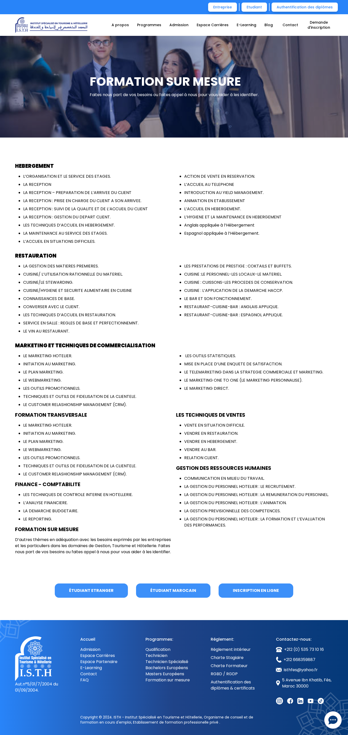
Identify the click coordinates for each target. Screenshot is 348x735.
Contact (290, 24)
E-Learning (246, 24)
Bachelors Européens (166, 668)
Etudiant (254, 7)
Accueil (87, 639)
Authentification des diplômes (305, 7)
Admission (179, 24)
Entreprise (222, 7)
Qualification (157, 649)
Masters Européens (164, 674)
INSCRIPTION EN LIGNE (256, 590)
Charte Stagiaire (227, 658)
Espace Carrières (213, 24)
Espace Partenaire (98, 662)
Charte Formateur (229, 666)
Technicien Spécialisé (166, 662)
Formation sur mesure (167, 680)
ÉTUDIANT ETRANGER (91, 590)
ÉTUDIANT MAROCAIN (173, 590)
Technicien (156, 655)
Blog (268, 24)
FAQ (84, 680)
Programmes (149, 24)
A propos (120, 24)
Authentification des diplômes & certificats (233, 685)
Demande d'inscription (318, 25)
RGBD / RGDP (224, 674)
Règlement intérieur (231, 649)
